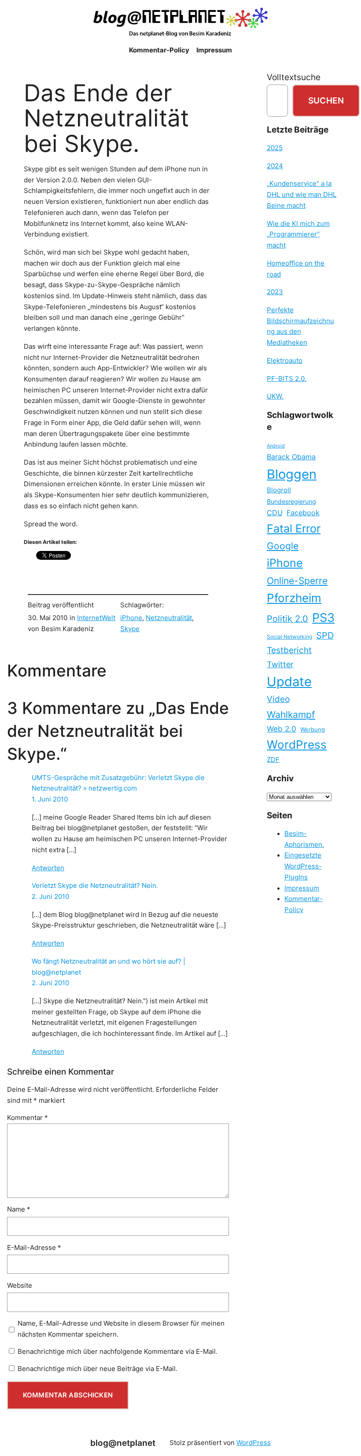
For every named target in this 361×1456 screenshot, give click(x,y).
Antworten (48, 868)
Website (19, 1286)
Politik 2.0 (287, 618)
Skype (130, 629)
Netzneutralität (169, 618)
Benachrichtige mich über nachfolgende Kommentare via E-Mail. (117, 1352)
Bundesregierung (291, 501)
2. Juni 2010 (50, 897)
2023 (275, 292)
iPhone (131, 618)
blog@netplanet (122, 1443)
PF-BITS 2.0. (286, 379)
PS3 (323, 617)
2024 (275, 166)
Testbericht (289, 650)
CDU (275, 512)
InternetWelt (96, 618)
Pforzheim (294, 598)
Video (278, 699)
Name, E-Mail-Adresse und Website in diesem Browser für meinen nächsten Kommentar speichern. (121, 1328)
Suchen (326, 100)
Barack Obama (291, 456)
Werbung (312, 729)
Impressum (301, 888)
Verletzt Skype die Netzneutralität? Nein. (95, 886)
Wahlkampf (291, 714)
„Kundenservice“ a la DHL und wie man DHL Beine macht (301, 194)
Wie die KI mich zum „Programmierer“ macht (298, 234)
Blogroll (279, 490)
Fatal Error (293, 528)
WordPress (297, 744)
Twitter (280, 664)
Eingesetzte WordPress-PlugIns (303, 866)
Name (18, 1209)
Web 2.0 (281, 728)
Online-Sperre (297, 580)
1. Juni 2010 (50, 799)
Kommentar (27, 1118)
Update (289, 681)
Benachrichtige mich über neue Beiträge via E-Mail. (97, 1369)
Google (282, 545)
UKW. (275, 396)
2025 (275, 148)
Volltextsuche (293, 77)
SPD (325, 635)
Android (276, 446)
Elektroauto (284, 361)
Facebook (303, 513)
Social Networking (289, 636)
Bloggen (292, 474)
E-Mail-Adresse (34, 1248)
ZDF (273, 760)
